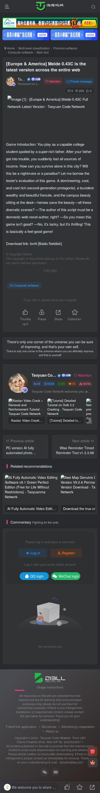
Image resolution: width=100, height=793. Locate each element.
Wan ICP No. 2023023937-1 (65, 742)
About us (52, 731)
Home (10, 48)
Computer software (20, 52)
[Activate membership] (93, 762)
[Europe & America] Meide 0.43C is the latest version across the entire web (46, 67)
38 (38, 383)
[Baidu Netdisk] (50, 243)
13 (73, 383)
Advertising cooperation (77, 726)
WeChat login (68, 576)
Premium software (65, 48)
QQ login (37, 576)
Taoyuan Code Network (22, 79)
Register (68, 552)
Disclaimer (49, 726)
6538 (50, 383)
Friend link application (21, 726)
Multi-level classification (34, 48)
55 (63, 383)
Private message (81, 81)
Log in (35, 552)
